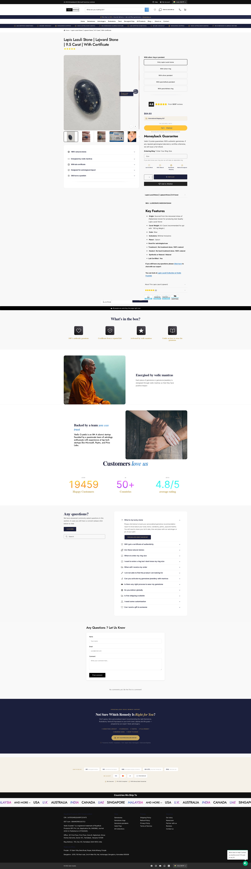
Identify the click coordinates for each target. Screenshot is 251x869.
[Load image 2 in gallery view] (86, 136)
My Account (166, 2)
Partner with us (171, 823)
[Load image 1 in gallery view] (71, 136)
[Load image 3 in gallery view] (101, 136)
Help (156, 2)
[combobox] (117, 9)
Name (91, 636)
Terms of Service (146, 826)
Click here (70, 529)
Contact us (170, 829)
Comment (92, 656)
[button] (185, 9)
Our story (169, 818)
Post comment (97, 675)
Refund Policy (145, 820)
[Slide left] (131, 126)
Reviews (169, 826)
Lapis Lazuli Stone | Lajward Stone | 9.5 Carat (161, 195)
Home (67, 30)
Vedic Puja (118, 826)
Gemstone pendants (121, 823)
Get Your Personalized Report (127, 737)
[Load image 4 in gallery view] (117, 136)
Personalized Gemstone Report (137, 537)
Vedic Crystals (72, 865)
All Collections (119, 829)
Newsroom (170, 820)
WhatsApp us (146, 17)
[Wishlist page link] (155, 10)
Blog (149, 21)
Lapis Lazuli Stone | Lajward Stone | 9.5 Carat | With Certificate (91, 30)
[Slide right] (135, 126)
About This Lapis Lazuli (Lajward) (156, 284)
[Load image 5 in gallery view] (132, 136)
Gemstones (118, 818)
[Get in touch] (180, 9)
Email (91, 646)
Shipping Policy (145, 818)
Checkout (166, 128)
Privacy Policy (145, 823)
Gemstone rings (119, 820)
